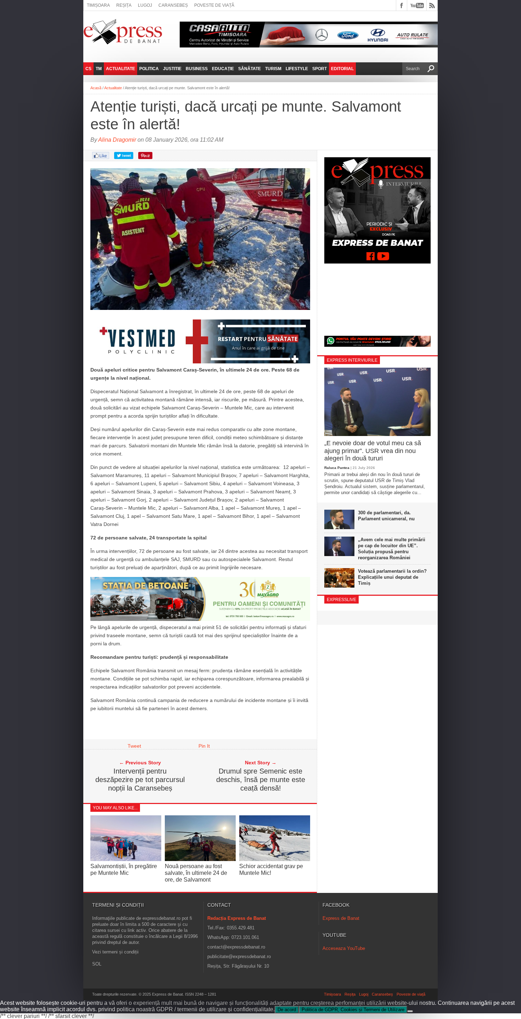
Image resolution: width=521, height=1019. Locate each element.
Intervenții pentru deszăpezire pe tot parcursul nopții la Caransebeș (140, 779)
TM (99, 68)
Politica (149, 68)
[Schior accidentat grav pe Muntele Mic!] (274, 859)
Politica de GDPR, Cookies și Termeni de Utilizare (353, 1009)
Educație (223, 68)
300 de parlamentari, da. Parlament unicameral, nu (386, 515)
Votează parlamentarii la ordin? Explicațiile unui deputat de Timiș (392, 577)
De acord (287, 1009)
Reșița (123, 5)
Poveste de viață (214, 5)
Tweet (134, 746)
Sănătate (249, 68)
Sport (319, 68)
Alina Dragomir (117, 140)
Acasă (95, 88)
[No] (410, 1011)
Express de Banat (341, 918)
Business (197, 68)
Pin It (204, 746)
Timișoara (98, 5)
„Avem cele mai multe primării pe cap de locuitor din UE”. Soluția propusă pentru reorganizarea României (391, 548)
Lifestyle (297, 68)
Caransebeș (173, 5)
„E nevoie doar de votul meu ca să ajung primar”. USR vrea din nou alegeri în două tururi (372, 451)
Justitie (172, 68)
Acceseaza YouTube (344, 948)
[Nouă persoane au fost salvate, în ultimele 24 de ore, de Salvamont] (200, 859)
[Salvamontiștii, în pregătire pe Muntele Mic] (125, 859)
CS (88, 68)
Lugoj (145, 5)
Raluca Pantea (336, 468)
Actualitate (120, 68)
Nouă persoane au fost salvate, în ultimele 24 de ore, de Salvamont (196, 873)
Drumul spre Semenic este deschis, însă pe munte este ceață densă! (260, 779)
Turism (273, 68)
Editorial (342, 68)
